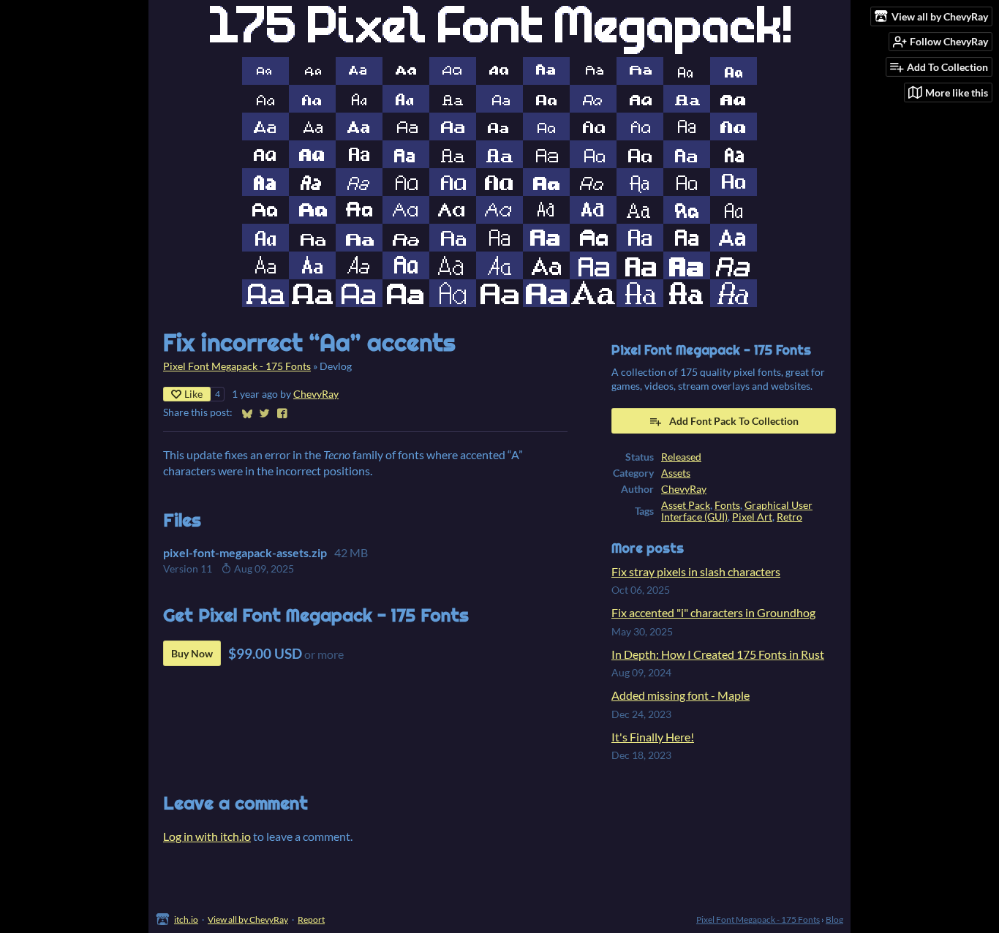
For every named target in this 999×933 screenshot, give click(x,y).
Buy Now (192, 653)
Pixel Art (752, 517)
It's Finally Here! (652, 737)
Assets (675, 473)
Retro (789, 517)
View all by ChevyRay (248, 919)
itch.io (186, 919)
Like (193, 394)
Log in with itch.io (207, 836)
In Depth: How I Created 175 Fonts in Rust (717, 654)
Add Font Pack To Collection (734, 421)
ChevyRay (316, 394)
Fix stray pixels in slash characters (695, 571)
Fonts (727, 505)
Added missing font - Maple (680, 695)
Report (311, 919)
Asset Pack (685, 505)
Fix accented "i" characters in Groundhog (713, 612)
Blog (834, 919)
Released (681, 457)
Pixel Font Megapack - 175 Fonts (237, 366)
